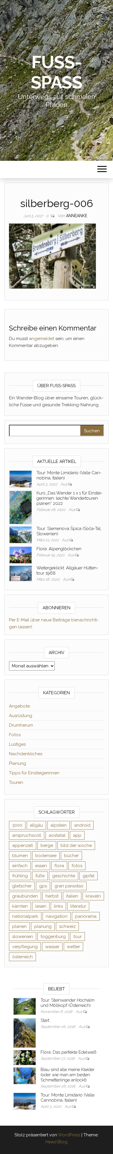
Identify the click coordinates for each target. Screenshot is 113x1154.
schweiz (67, 926)
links (58, 906)
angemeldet (41, 338)
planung (43, 926)
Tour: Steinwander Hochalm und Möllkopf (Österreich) (67, 1003)
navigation (57, 916)
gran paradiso (68, 886)
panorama (85, 916)
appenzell (22, 845)
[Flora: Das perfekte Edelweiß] (24, 1057)
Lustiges (17, 744)
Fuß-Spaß (56, 72)
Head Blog (56, 1141)
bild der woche (76, 845)
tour (77, 936)
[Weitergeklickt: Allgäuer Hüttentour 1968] (20, 573)
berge (47, 845)
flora (59, 865)
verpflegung (25, 946)
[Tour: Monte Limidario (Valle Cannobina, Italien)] (20, 478)
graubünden (25, 896)
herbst (52, 896)
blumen (20, 855)
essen (41, 865)
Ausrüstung (20, 715)
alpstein (58, 825)
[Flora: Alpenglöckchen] (20, 554)
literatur (78, 906)
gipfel (88, 875)
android (82, 825)
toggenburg (53, 936)
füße (40, 875)
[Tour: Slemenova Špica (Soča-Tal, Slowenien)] (20, 534)
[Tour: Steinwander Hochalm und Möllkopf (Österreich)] (24, 1006)
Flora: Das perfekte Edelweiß (68, 1052)
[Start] (24, 1032)
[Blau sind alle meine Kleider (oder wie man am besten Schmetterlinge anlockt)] (24, 1075)
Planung (17, 763)
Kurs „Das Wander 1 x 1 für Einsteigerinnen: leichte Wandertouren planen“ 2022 (70, 498)
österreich (22, 956)
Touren (16, 782)
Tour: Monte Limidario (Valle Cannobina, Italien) (67, 1097)
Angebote (19, 706)
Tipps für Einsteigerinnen (34, 773)
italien (72, 896)
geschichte (63, 875)
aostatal (57, 835)
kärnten (20, 906)
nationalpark (25, 916)
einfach (20, 865)
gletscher (22, 886)
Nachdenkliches (25, 753)
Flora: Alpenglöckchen (59, 548)
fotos (77, 865)
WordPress (69, 1135)
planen (19, 926)
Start (45, 1020)
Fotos (15, 734)
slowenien (22, 936)
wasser (52, 946)
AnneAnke (76, 215)
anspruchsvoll (26, 835)
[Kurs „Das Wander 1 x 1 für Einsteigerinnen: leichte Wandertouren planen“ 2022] (20, 507)
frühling (20, 875)
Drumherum (21, 725)
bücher (71, 855)
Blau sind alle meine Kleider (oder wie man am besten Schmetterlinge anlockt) (67, 1075)
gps (43, 886)
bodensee (46, 855)
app (77, 835)
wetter (73, 946)
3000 (17, 825)
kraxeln (93, 896)
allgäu (36, 825)
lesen (40, 906)
